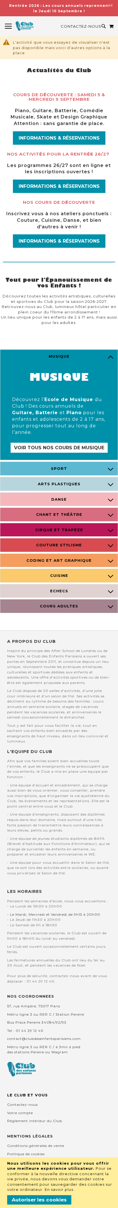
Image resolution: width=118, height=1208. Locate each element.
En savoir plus (59, 1189)
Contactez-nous (81, 26)
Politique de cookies (26, 1154)
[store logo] (24, 26)
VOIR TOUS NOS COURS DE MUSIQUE (59, 447)
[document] (59, 1183)
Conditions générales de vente (35, 1145)
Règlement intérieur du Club (34, 1121)
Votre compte (20, 1113)
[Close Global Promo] (111, 5)
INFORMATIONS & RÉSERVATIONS (59, 138)
